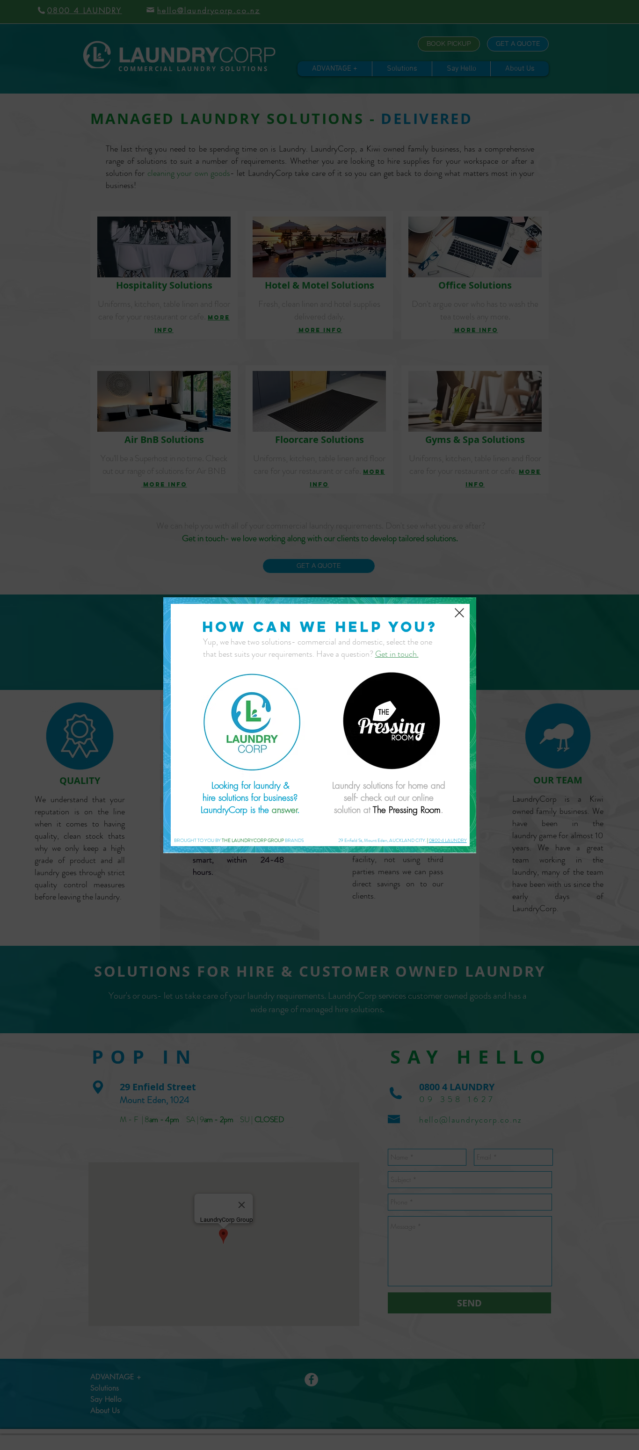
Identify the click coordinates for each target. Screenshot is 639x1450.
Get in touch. (397, 654)
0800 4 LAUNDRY (448, 840)
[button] (459, 613)
